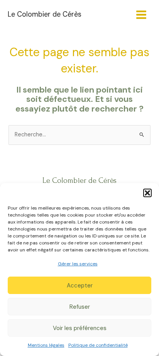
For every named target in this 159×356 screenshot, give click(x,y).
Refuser (79, 307)
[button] (147, 193)
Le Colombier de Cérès (44, 14)
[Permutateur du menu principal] (141, 15)
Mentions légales (46, 345)
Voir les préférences (80, 328)
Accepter (80, 285)
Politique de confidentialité (98, 345)
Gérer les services (78, 264)
